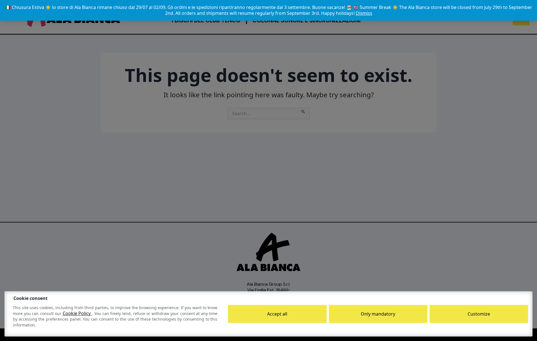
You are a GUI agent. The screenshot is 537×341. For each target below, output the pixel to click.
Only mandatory (378, 314)
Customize (479, 314)
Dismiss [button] (364, 13)
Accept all (277, 314)
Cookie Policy (77, 313)
